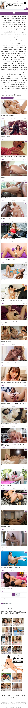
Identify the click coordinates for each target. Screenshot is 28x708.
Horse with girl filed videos (14, 71)
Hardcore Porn (11, 707)
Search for (4, 601)
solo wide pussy (14, 84)
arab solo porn (17, 49)
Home (3, 695)
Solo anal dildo (5, 86)
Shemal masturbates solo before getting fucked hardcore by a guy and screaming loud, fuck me (14, 57)
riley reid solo (4, 28)
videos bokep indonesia (17, 72)
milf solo (24, 53)
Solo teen (5, 30)
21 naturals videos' (20, 86)
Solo (2, 16)
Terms (17, 695)
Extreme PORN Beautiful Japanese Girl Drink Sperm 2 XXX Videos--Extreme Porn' (14, 80)
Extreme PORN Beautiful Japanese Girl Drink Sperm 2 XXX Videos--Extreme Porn (14, 18)
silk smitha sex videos (16, 88)
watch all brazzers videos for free (11, 65)
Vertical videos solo (8, 603)
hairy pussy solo (22, 63)
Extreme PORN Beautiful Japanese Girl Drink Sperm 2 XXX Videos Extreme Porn (13, 45)
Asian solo (22, 84)
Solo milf (12, 86)
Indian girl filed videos (17, 47)
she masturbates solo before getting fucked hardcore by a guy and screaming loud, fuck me (14, 32)
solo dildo (9, 69)
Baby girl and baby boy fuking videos (10, 78)
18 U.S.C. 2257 (14, 697)
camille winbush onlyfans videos (19, 76)
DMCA (23, 695)
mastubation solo (17, 59)
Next (17, 594)
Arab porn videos (21, 34)
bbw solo (12, 51)
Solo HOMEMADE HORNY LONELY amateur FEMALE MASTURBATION (13, 61)
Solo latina (22, 92)
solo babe (7, 88)
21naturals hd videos (14, 92)
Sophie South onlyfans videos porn (18, 28)
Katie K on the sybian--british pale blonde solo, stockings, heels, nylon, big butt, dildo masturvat (14, 38)
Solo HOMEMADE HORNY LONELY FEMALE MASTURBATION (13, 74)
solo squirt (15, 69)
